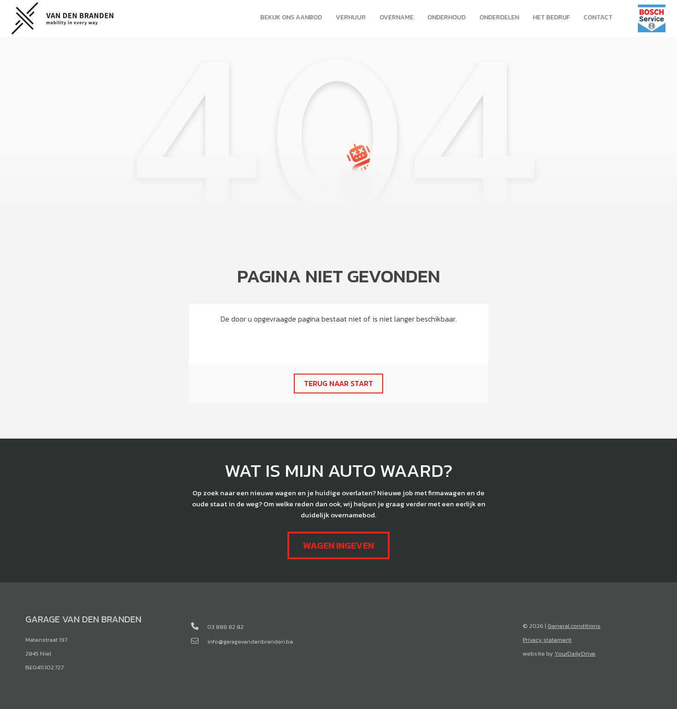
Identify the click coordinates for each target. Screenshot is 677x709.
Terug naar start (338, 383)
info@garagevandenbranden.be (250, 641)
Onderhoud (446, 17)
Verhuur (351, 17)
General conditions (574, 625)
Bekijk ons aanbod (291, 17)
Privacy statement (547, 639)
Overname (396, 17)
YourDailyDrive (574, 653)
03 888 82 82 (225, 626)
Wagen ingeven (338, 545)
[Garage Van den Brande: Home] (62, 17)
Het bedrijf (551, 17)
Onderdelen (499, 17)
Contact (598, 17)
